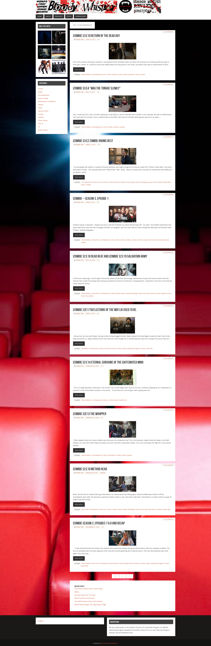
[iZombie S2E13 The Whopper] (122, 429)
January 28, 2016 (92, 473)
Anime (40, 89)
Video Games (43, 130)
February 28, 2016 (92, 366)
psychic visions (152, 182)
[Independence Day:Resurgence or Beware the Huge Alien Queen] (58, 52)
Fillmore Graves (97, 182)
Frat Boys (107, 348)
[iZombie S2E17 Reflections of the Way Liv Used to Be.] (122, 325)
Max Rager (134, 293)
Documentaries (43, 95)
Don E (104, 74)
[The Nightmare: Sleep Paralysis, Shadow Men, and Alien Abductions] (44, 38)
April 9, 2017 (90, 202)
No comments (168, 32)
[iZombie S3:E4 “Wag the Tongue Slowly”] (122, 103)
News (40, 108)
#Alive (77, 592)
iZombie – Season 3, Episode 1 (90, 198)
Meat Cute (142, 293)
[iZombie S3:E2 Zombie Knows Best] (122, 156)
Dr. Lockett (107, 509)
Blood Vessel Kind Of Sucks (84, 598)
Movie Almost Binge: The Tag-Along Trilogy (90, 604)
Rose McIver (152, 509)
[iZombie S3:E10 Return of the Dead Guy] (122, 51)
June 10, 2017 (90, 39)
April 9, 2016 (90, 313)
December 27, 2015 (93, 527)
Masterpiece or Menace (46, 101)
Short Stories (43, 120)
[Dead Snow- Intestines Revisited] (58, 67)
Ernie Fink (80, 39)
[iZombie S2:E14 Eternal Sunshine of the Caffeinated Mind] (122, 377)
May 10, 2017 (90, 92)
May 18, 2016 (90, 260)
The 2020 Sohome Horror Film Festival (88, 601)
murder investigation (141, 182)
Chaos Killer (95, 240)
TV (98, 39)
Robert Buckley (162, 182)
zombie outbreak (163, 240)
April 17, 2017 (91, 144)
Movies (103, 473)
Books (40, 92)
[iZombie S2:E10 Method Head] (122, 484)
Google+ (41, 621)
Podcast (41, 117)
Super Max (147, 240)
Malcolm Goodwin (120, 182)
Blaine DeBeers (86, 74)
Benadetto (85, 348)
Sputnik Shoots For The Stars (85, 595)
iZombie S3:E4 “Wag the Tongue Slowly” (97, 88)
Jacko (122, 293)
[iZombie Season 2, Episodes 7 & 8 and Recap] (122, 538)
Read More (79, 69)
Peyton (148, 293)
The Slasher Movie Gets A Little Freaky (88, 589)
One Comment (168, 465)
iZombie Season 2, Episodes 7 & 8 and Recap (99, 523)
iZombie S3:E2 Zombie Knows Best (93, 141)
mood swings (130, 182)
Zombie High (166, 509)
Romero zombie (155, 293)
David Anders (113, 563)
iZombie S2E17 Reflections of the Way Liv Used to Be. (105, 310)
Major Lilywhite (128, 74)
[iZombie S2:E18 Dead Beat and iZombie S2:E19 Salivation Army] (122, 270)
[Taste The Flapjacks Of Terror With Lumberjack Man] (58, 38)
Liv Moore (120, 74)
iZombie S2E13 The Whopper (89, 414)
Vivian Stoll (154, 240)
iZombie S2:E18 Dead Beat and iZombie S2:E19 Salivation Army (110, 256)
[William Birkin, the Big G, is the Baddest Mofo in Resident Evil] (44, 67)
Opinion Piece (43, 111)
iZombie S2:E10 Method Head (90, 469)
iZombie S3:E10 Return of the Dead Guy (96, 36)
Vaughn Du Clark (166, 293)
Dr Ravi (109, 74)
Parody (40, 114)
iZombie (114, 74)
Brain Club (85, 509)
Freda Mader (111, 455)
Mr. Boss (136, 74)
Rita (126, 400)
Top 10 (40, 124)
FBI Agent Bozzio (128, 563)
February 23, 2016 (92, 417)
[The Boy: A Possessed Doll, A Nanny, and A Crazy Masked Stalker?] (44, 52)
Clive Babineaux (97, 74)
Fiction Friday (43, 98)
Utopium (159, 509)
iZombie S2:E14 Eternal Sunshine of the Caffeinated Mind (108, 362)
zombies (142, 74)
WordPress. (114, 643)
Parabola (105, 643)
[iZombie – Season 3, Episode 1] (122, 214)
